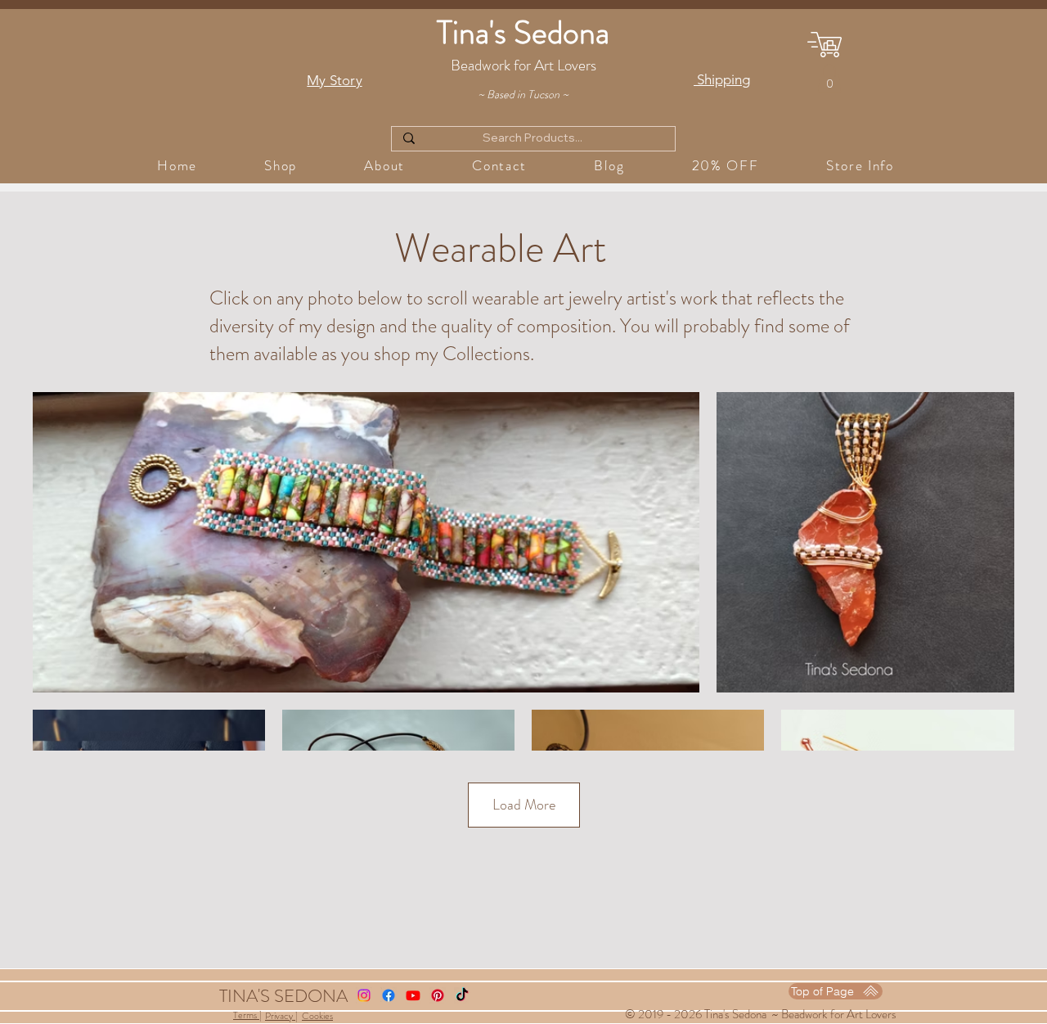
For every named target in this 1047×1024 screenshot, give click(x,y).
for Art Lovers (864, 1014)
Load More (523, 804)
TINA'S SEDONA (283, 995)
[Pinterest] (437, 995)
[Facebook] (388, 995)
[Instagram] (364, 995)
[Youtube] (413, 995)
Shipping (722, 79)
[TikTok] (462, 995)
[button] (829, 78)
